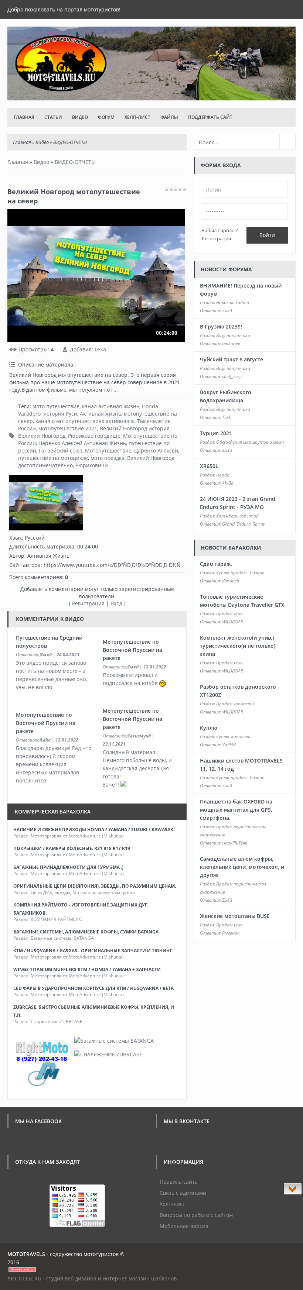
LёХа (100, 349)
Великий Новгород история (135, 428)
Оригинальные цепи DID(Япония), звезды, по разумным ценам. (94, 886)
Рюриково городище (94, 435)
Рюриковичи (91, 465)
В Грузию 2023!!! (221, 326)
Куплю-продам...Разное (240, 573)
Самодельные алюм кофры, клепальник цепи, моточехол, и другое (242, 866)
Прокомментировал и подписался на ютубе (131, 679)
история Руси (60, 413)
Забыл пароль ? (220, 230)
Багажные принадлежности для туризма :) (68, 867)
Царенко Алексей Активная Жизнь (82, 443)
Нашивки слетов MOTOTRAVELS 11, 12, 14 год (241, 764)
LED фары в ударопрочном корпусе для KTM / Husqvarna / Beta (93, 988)
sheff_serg (232, 376)
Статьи (53, 117)
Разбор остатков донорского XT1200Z (238, 690)
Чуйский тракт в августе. (232, 359)
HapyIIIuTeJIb (235, 843)
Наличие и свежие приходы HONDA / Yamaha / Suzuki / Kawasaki (94, 829)
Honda (222, 475)
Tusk (226, 417)
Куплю (208, 727)
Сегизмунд (139, 736)
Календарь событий (237, 516)
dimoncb (230, 581)
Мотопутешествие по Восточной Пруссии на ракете (132, 649)
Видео (80, 117)
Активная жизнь (100, 413)
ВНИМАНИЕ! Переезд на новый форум (241, 289)
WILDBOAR (232, 622)
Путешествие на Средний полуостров (49, 641)
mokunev (231, 343)
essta (227, 450)
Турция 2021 (216, 433)
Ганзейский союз (60, 450)
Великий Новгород (41, 435)
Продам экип (229, 613)
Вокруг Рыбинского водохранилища (225, 396)
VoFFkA (229, 745)
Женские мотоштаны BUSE (235, 915)
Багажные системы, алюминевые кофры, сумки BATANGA (86, 932)
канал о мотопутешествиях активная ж (85, 420)
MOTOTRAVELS (26, 1254)
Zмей (46, 654)
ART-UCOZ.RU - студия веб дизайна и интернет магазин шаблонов (92, 1278)
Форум (106, 117)
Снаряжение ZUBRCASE (56, 1021)
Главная (24, 117)
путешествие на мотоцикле (53, 457)
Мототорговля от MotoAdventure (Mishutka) (77, 836)
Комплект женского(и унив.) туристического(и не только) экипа (237, 645)
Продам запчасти (235, 704)
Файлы (169, 117)
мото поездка (108, 457)
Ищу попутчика (233, 335)
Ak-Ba (228, 483)
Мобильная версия (184, 1225)
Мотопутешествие (108, 450)
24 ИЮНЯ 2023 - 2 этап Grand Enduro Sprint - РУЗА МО (237, 502)
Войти (267, 234)
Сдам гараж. (216, 563)
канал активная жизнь (110, 406)
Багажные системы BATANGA (62, 938)
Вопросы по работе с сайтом (196, 1214)
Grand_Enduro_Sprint (243, 524)
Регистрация (88, 603)
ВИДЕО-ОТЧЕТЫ (70, 142)
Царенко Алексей (156, 450)
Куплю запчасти (233, 736)
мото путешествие (56, 406)
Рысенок (230, 933)
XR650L (209, 465)
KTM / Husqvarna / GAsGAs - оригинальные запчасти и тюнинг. (93, 950)
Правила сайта (179, 1181)
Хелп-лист (137, 117)
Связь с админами (183, 1192)
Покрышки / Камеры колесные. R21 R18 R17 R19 (71, 848)
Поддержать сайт (210, 117)
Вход (116, 603)
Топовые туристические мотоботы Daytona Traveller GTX (242, 600)
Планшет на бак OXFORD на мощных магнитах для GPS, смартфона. (236, 809)
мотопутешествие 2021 (67, 428)
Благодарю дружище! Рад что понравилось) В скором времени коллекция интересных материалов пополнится (53, 764)
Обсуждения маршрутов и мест (250, 442)
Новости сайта (232, 302)
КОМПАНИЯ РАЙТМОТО (56, 919)
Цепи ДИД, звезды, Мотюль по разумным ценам (83, 892)
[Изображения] (46, 502)
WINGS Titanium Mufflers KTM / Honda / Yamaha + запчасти (87, 969)
